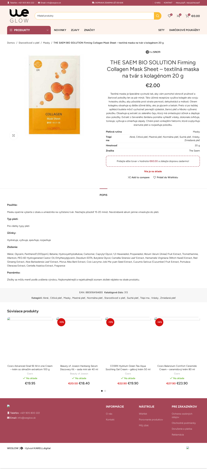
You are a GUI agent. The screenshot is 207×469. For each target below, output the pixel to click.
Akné (132, 136)
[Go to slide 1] (102, 391)
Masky (46, 42)
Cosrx (30, 373)
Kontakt (110, 419)
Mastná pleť (155, 136)
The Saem (194, 150)
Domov (11, 42)
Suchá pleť (185, 136)
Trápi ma (144, 297)
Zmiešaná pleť (192, 140)
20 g (197, 145)
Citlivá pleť (142, 136)
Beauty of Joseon (79, 373)
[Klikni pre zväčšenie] (14, 136)
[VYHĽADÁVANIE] (157, 16)
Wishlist (143, 413)
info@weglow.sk (53, 3)
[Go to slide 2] (105, 391)
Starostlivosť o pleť (29, 42)
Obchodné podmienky (184, 423)
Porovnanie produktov (151, 419)
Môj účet (144, 425)
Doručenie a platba (182, 428)
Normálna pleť (170, 136)
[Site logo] (19, 15)
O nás (109, 413)
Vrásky (195, 136)
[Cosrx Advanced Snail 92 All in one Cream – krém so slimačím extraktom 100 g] (30, 340)
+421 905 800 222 (25, 3)
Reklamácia (178, 434)
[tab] (103, 193)
